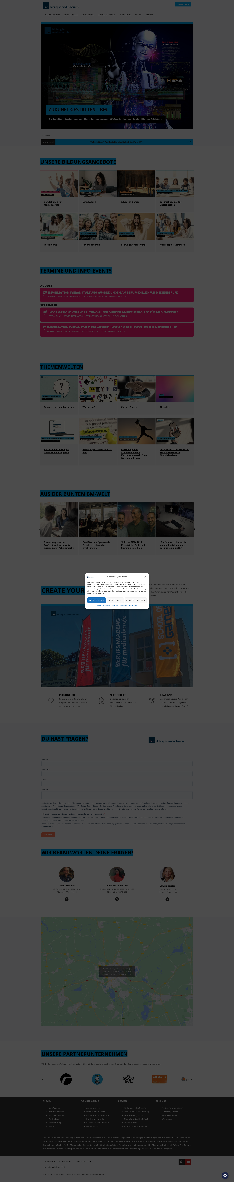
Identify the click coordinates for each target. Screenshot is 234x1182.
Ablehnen (115, 600)
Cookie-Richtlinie (103, 605)
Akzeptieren (96, 600)
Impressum (132, 605)
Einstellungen (135, 600)
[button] (145, 577)
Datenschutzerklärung (119, 605)
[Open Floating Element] (225, 1175)
